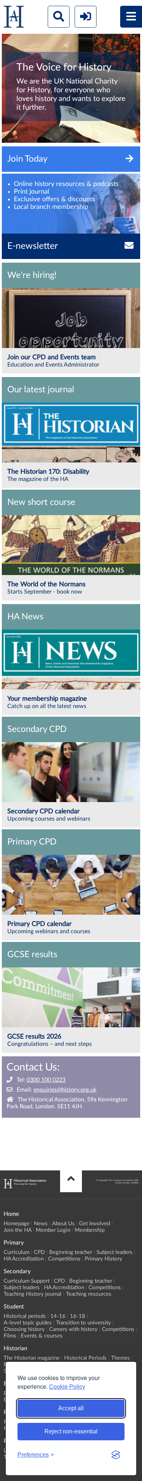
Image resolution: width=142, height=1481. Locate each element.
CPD (39, 1252)
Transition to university (83, 1323)
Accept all (71, 1408)
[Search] (59, 17)
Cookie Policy (67, 1386)
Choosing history (24, 1329)
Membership (89, 1230)
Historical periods (25, 1316)
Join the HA (17, 1230)
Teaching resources (88, 1294)
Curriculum (16, 1252)
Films (10, 1336)
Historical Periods (85, 1358)
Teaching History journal (33, 1294)
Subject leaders (114, 1252)
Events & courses (42, 1336)
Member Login (53, 1230)
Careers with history (73, 1329)
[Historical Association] (14, 18)
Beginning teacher (70, 1252)
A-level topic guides (28, 1323)
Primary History (103, 1259)
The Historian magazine (32, 1358)
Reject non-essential (71, 1431)
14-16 (58, 1316)
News (41, 1223)
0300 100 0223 (46, 1080)
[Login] (85, 17)
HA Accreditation (24, 1259)
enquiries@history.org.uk (64, 1090)
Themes (120, 1358)
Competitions (64, 1259)
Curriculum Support (27, 1281)
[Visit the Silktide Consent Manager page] (116, 1455)
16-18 (77, 1316)
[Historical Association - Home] (25, 1186)
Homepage (16, 1223)
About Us (63, 1223)
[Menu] (131, 17)
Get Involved (94, 1223)
